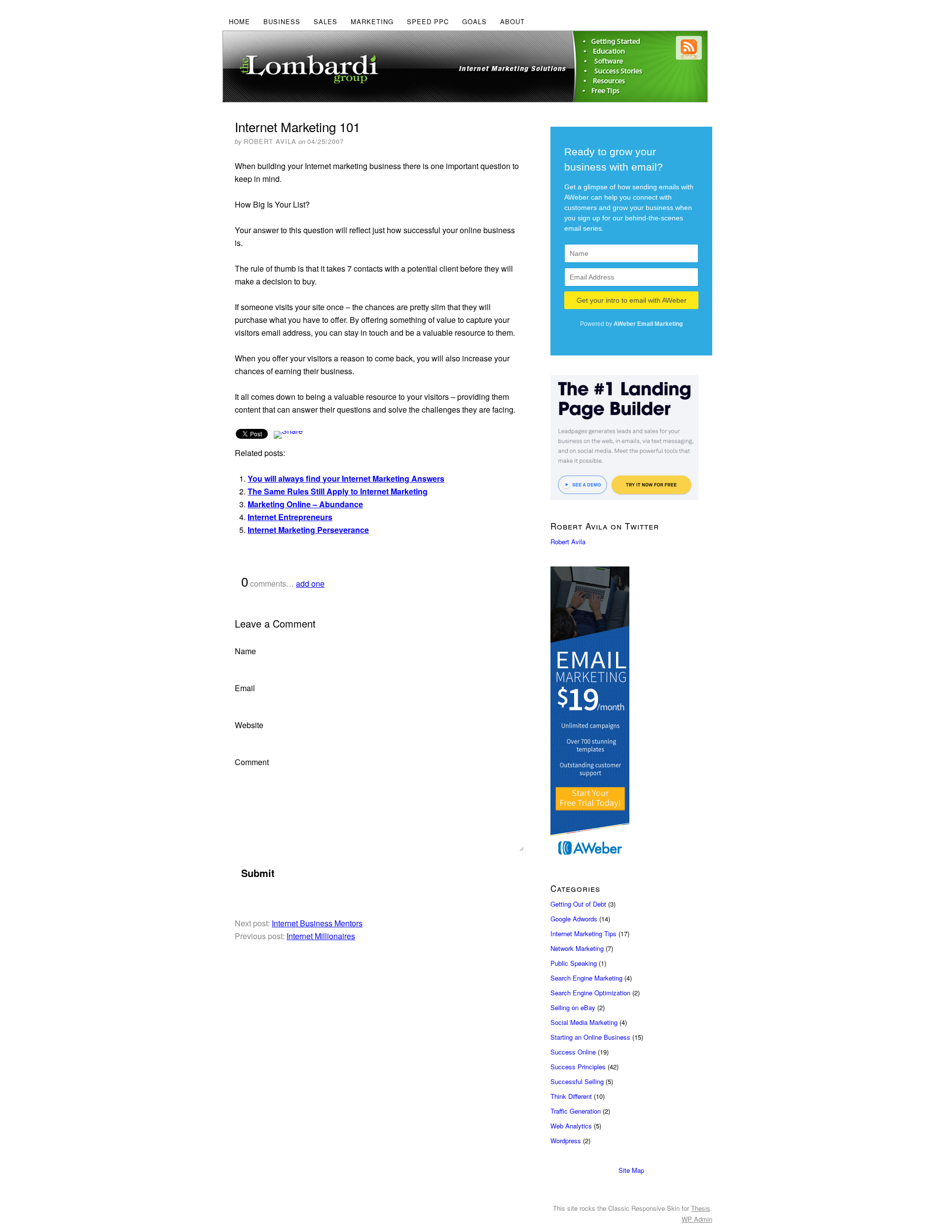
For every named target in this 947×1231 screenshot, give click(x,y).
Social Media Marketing (584, 1022)
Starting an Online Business (590, 1037)
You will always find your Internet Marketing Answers (346, 478)
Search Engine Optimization (590, 992)
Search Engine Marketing (586, 978)
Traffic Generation (575, 1111)
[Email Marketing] (631, 714)
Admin (697, 1219)
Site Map (631, 1170)
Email (245, 688)
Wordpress (565, 1140)
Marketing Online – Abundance (305, 504)
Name (245, 651)
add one (310, 583)
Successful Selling (577, 1081)
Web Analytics (571, 1125)
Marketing (372, 21)
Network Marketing (577, 948)
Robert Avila (567, 541)
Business (281, 21)
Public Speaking (573, 963)
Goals (474, 21)
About (512, 21)
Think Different (571, 1096)
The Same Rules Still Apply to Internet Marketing (338, 491)
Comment (252, 762)
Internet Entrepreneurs (290, 517)
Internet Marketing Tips (583, 933)
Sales (325, 21)
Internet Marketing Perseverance (308, 529)
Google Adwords (573, 918)
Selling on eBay (572, 1007)
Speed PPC (428, 21)
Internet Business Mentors (317, 923)
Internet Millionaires (321, 936)
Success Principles (578, 1066)
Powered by (631, 323)
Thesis (700, 1208)
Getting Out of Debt (578, 904)
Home (239, 21)
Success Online (573, 1051)
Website (249, 725)
